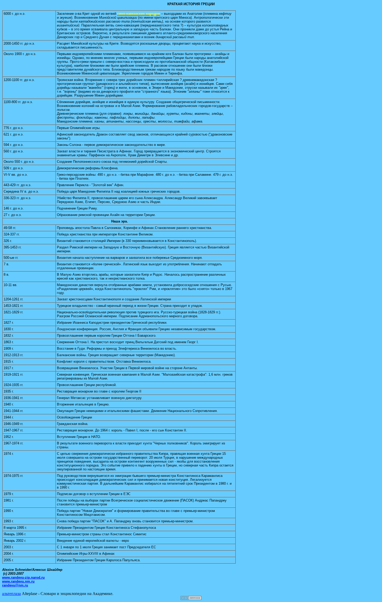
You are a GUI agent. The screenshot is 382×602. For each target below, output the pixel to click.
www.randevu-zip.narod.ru (23, 577)
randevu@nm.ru (15, 585)
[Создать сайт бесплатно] (191, 598)
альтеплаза (11, 593)
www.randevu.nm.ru (18, 581)
